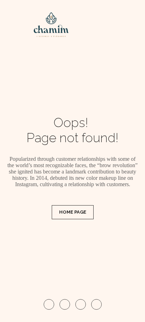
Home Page (72, 212)
